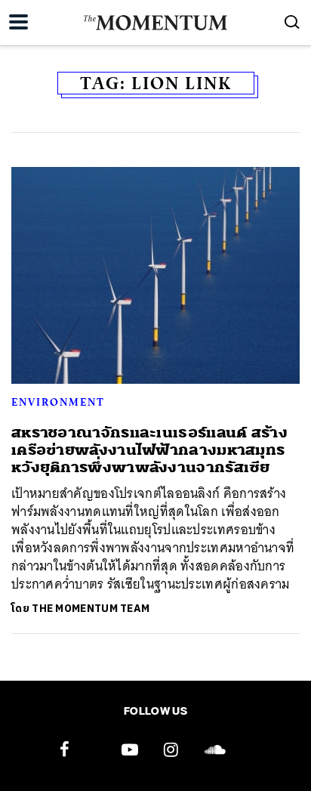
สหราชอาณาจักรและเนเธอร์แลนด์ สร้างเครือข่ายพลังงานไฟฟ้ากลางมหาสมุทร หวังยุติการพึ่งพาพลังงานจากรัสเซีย (149, 450)
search (292, 22)
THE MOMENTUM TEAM (90, 608)
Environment (58, 402)
